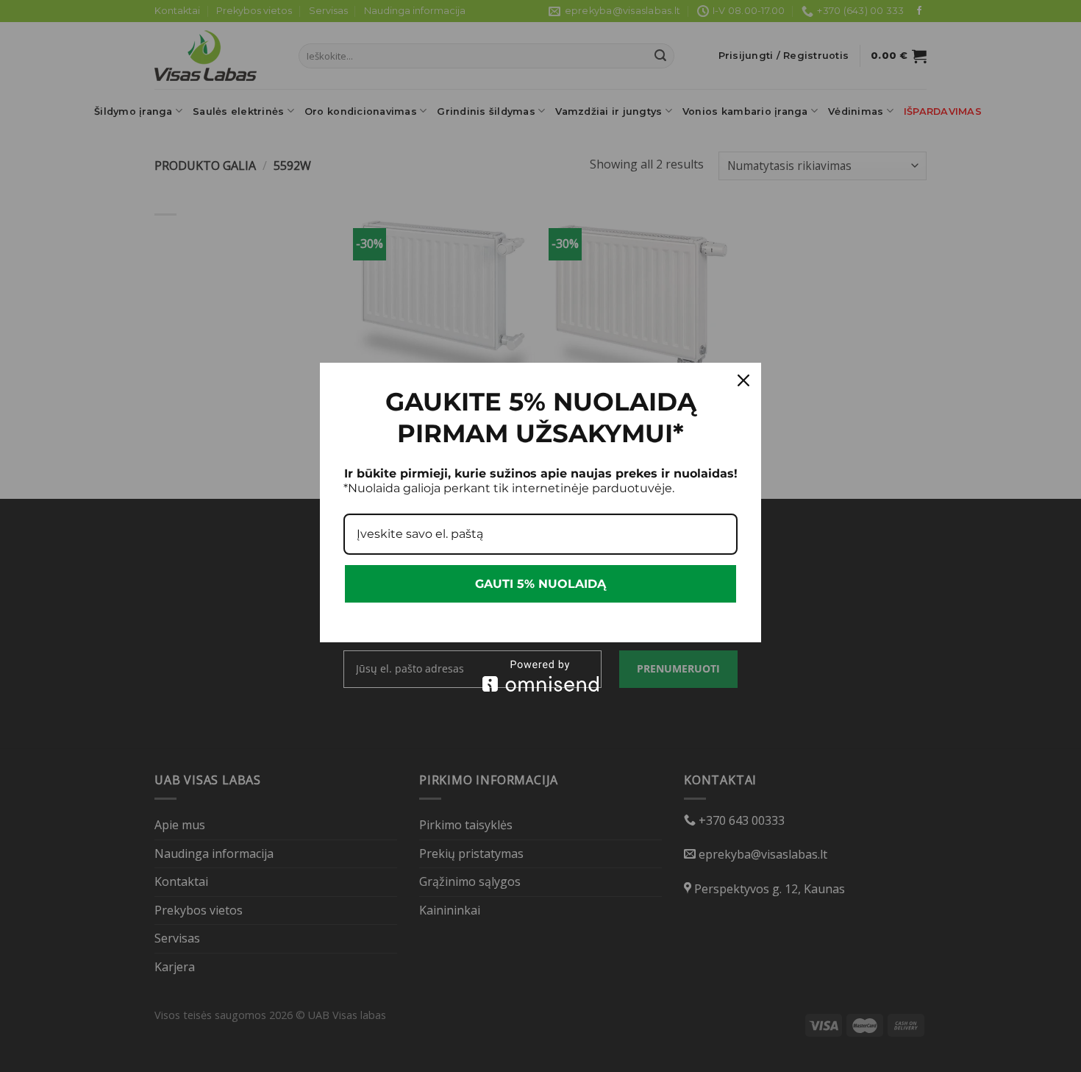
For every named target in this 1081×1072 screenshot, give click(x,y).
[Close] (743, 380)
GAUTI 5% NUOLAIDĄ (540, 584)
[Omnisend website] (540, 675)
